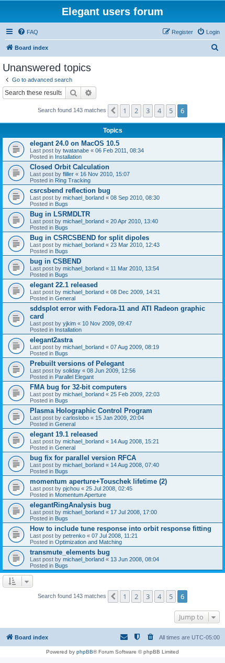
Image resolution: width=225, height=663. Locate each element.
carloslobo (76, 418)
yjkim (69, 323)
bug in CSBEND (55, 261)
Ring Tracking (73, 180)
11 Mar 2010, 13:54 (134, 268)
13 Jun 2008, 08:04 (134, 559)
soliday (72, 370)
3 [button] (148, 110)
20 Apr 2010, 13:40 (134, 221)
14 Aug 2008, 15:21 (134, 441)
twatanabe (76, 150)
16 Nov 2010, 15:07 (105, 174)
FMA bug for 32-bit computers (78, 387)
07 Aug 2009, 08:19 (134, 347)
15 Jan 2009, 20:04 (119, 418)
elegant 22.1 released (64, 285)
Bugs (61, 204)
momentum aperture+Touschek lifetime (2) (98, 481)
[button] (113, 110)
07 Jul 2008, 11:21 (115, 535)
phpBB (84, 652)
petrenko (74, 535)
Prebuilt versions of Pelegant (77, 363)
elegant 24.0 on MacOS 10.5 (74, 143)
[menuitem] (27, 32)
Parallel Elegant (74, 377)
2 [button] (136, 110)
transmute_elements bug (70, 552)
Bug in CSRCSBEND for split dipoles (89, 238)
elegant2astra (51, 340)
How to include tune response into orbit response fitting (120, 528)
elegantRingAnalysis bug (70, 505)
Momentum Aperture (80, 495)
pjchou (71, 488)
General (65, 298)
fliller (68, 174)
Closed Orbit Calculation (69, 167)
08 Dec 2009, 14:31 (135, 292)
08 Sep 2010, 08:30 (135, 197)
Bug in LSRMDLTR (60, 214)
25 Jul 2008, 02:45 (109, 488)
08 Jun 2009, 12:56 (111, 370)
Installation (68, 157)
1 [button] (125, 110)
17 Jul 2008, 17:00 (133, 512)
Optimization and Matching (88, 542)
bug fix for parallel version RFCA (83, 458)
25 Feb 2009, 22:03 (135, 394)
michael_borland (83, 197)
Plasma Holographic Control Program (91, 411)
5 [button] (171, 110)
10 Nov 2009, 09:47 (107, 323)
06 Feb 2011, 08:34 (119, 150)
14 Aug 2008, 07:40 (134, 465)
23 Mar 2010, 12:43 (135, 245)
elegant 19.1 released (64, 434)
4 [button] (159, 110)
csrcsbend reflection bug (70, 190)
